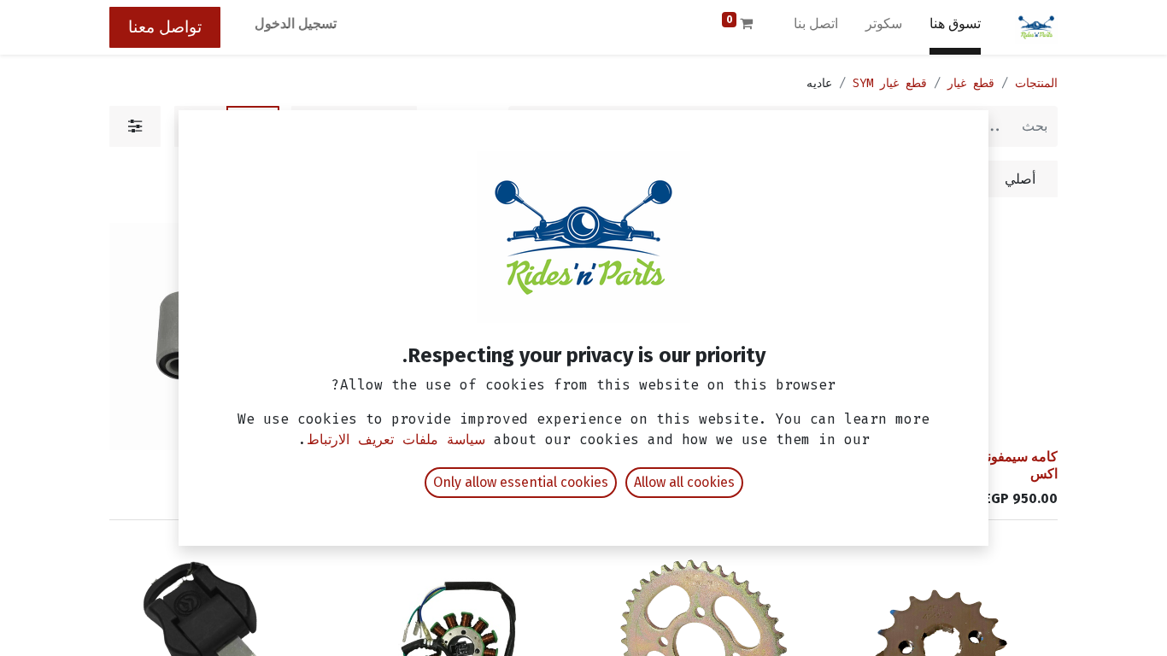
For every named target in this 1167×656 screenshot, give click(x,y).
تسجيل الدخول (296, 23)
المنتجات (1036, 83)
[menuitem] (955, 27)
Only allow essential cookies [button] (520, 482)
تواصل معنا (165, 27)
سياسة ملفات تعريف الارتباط (396, 439)
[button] (1024, 414)
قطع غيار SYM (890, 83)
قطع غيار (970, 83)
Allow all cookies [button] (684, 482)
